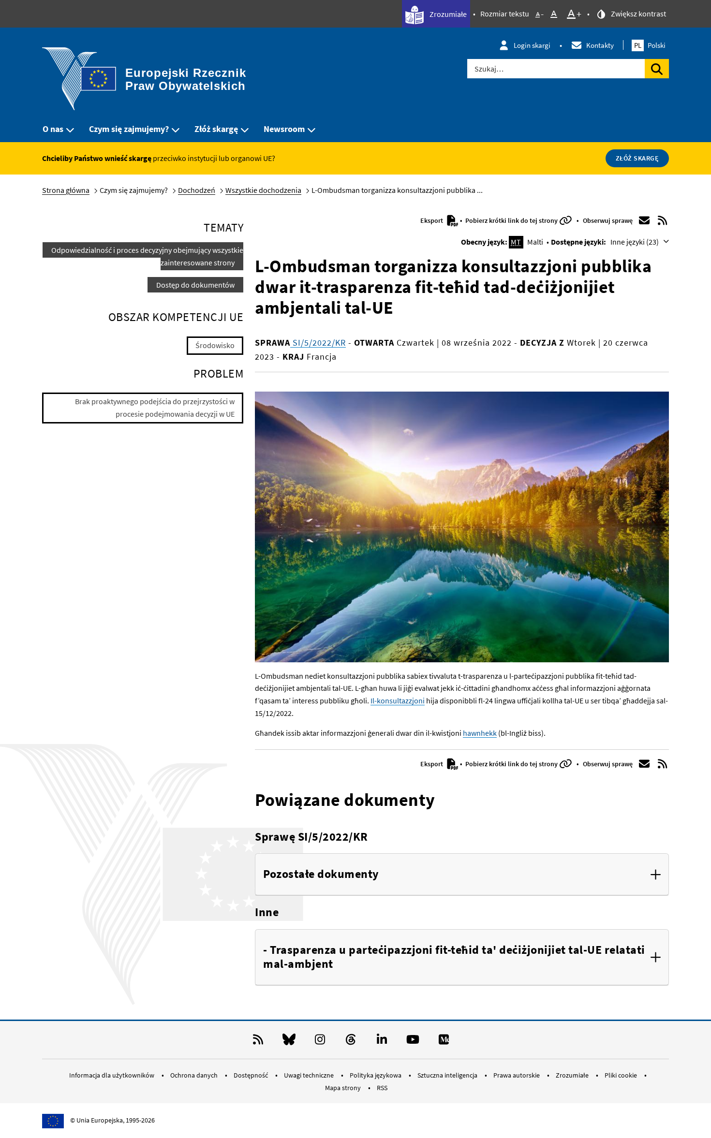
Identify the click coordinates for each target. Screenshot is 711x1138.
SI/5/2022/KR (318, 342)
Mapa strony (343, 1087)
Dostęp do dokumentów (195, 285)
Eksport (432, 220)
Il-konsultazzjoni (397, 700)
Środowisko (215, 345)
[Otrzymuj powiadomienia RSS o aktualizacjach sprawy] (662, 220)
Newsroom (284, 128)
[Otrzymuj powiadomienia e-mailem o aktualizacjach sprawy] (644, 220)
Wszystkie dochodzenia (263, 190)
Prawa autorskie (517, 1075)
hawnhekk (480, 733)
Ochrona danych (194, 1075)
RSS (382, 1087)
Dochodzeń (196, 190)
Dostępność (251, 1075)
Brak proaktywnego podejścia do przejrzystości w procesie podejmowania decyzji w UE (155, 407)
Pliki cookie (621, 1075)
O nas (53, 128)
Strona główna (65, 190)
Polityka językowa (376, 1075)
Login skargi (532, 45)
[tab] (461, 874)
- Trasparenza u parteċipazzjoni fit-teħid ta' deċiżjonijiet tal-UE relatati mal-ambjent (454, 957)
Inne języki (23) (635, 242)
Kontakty (600, 45)
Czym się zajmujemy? (129, 128)
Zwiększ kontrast (637, 13)
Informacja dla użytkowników (112, 1075)
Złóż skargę (216, 128)
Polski (650, 45)
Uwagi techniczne (309, 1075)
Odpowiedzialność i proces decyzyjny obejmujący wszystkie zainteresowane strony (147, 256)
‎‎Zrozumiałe (447, 14)
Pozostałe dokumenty (321, 874)
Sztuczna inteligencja (448, 1075)
